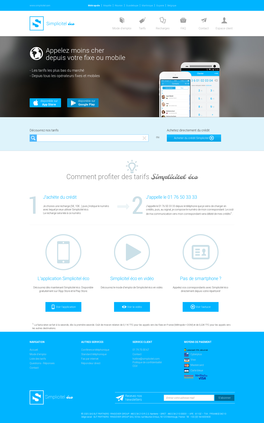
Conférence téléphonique (95, 349)
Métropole (94, 5)
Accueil (34, 349)
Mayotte (107, 5)
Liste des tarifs (38, 358)
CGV (135, 365)
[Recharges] (162, 21)
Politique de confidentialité (147, 362)
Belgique (171, 5)
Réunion (119, 5)
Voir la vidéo (134, 307)
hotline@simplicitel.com (146, 358)
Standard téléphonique (93, 354)
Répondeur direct (90, 363)
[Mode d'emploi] (122, 21)
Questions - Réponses (42, 363)
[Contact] (203, 21)
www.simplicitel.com (40, 5)
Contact (34, 367)
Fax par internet (89, 358)
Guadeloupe (132, 5)
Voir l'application (65, 307)
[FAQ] (183, 21)
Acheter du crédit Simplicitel (191, 138)
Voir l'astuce (203, 307)
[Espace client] (224, 21)
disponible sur (49, 102)
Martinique (147, 5)
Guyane (160, 5)
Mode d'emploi (38, 354)
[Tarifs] (142, 21)
